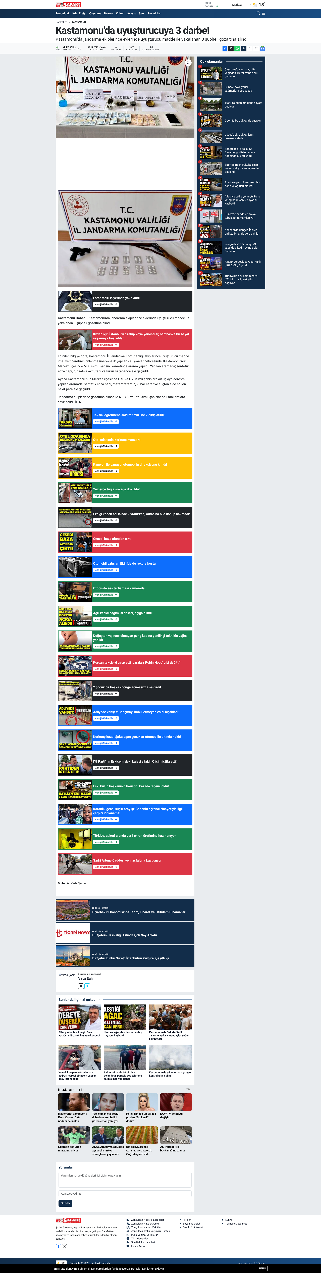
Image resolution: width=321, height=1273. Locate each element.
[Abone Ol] (262, 48)
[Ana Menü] (263, 13)
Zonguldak (63, 13)
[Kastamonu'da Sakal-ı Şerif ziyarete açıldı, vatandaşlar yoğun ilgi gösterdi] (170, 1017)
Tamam (262, 1268)
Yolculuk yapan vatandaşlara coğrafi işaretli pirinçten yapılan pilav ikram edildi (77, 1075)
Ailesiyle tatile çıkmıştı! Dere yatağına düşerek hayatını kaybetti (79, 1034)
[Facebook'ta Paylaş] (225, 48)
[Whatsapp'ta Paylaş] (237, 48)
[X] (64, 1246)
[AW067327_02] (125, 238)
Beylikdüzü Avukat (193, 1227)
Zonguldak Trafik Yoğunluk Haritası (151, 1231)
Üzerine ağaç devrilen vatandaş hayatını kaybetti (123, 1034)
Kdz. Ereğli (79, 13)
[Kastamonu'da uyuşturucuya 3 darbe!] (125, 97)
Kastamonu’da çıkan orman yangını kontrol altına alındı (170, 1074)
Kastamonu (79, 22)
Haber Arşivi (138, 1246)
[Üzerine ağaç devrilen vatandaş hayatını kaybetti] (125, 1017)
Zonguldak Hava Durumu (145, 1223)
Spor (142, 13)
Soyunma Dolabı (192, 1223)
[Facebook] (58, 1246)
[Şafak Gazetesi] (68, 4)
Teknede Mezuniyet (236, 1223)
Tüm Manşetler (139, 1238)
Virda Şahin (86, 979)
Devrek (108, 13)
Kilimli (120, 13)
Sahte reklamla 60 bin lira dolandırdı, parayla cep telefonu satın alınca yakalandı (123, 1075)
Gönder (65, 1203)
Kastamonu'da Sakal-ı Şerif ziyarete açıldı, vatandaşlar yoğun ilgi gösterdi (169, 1035)
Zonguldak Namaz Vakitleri (146, 1227)
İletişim (187, 1219)
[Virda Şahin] (67, 974)
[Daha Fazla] (243, 48)
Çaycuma (95, 13)
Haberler (61, 22)
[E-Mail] (81, 986)
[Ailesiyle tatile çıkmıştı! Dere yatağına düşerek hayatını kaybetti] (80, 1017)
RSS (62, 1263)
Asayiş (131, 13)
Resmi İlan (154, 13)
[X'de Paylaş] (231, 48)
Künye (228, 1219)
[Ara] (259, 13)
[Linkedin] (87, 986)
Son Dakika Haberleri (143, 1242)
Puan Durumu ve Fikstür (144, 1234)
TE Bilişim (259, 1263)
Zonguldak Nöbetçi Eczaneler (147, 1219)
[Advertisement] (125, 163)
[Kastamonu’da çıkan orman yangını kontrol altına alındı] (170, 1057)
